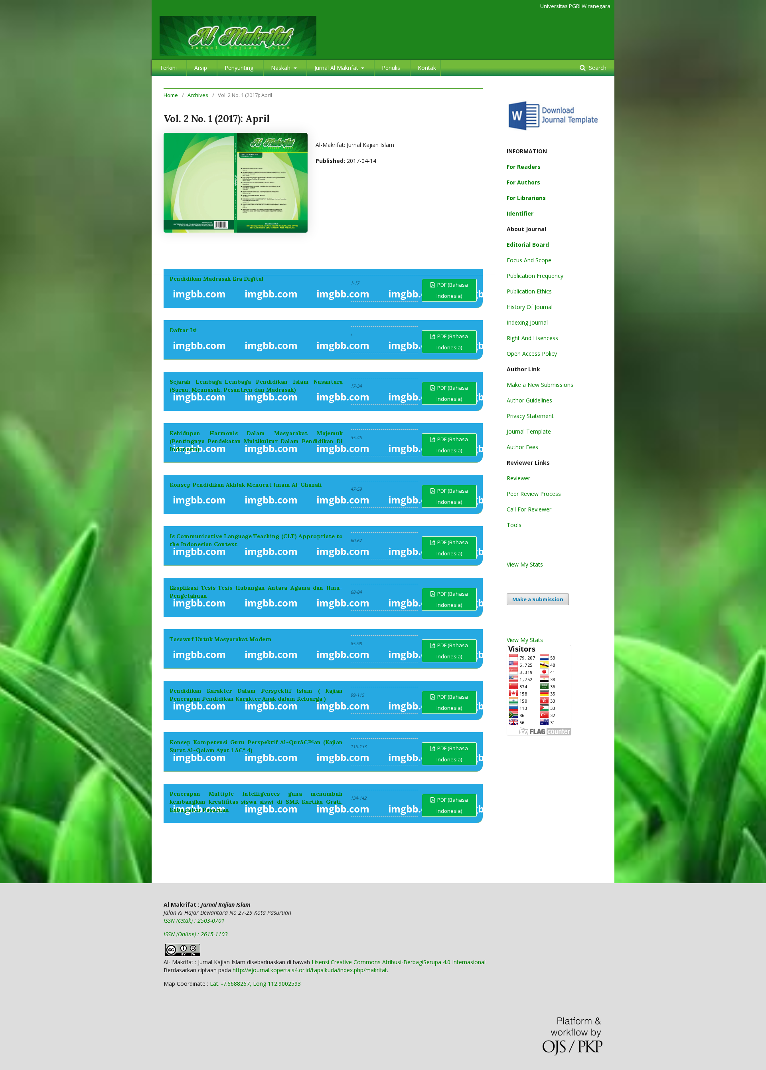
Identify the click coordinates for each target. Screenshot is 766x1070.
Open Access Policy (532, 353)
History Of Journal (530, 307)
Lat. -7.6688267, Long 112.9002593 (255, 983)
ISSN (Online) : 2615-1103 (196, 934)
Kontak (427, 67)
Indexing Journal (527, 322)
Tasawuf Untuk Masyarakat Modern (221, 639)
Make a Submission (537, 599)
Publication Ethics (529, 291)
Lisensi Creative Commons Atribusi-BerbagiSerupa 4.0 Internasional (399, 962)
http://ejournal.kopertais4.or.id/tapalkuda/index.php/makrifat (310, 970)
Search (596, 67)
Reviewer (518, 478)
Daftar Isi (183, 330)
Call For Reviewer (529, 509)
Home (171, 95)
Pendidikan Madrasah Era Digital (217, 278)
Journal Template (529, 431)
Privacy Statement (530, 416)
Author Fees (522, 447)
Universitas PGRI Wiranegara (575, 6)
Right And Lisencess (532, 338)
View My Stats (525, 564)
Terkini (168, 67)
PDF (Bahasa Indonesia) (452, 290)
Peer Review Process (534, 493)
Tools (514, 525)
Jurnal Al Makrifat (337, 67)
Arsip (200, 67)
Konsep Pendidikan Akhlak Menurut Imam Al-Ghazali (246, 484)
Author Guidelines (529, 400)
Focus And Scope (529, 260)
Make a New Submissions (540, 384)
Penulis (391, 67)
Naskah (281, 67)
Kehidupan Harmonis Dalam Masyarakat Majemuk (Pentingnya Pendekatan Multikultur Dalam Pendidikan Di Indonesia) (256, 441)
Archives (198, 95)
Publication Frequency (535, 275)
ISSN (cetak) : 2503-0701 (194, 920)
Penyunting (239, 67)
